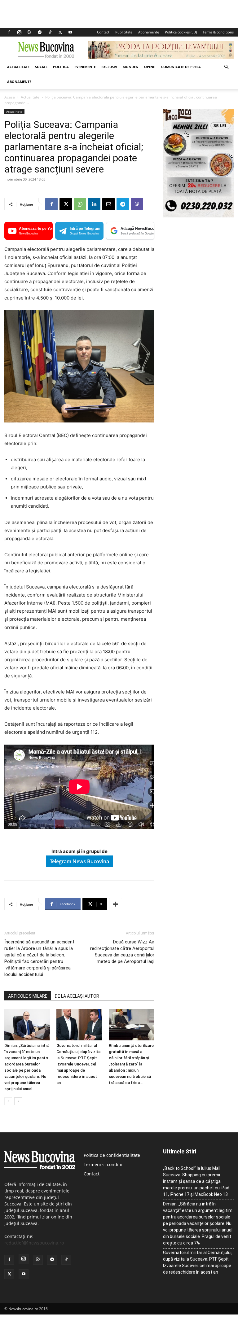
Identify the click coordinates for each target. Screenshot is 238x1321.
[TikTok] (50, 32)
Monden (131, 66)
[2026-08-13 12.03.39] (198, 216)
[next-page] (18, 1101)
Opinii (150, 66)
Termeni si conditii (103, 1164)
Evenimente (85, 66)
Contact (103, 32)
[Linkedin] (94, 204)
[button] (226, 67)
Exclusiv (109, 66)
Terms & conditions (218, 32)
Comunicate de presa (181, 66)
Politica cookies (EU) (181, 32)
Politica (61, 66)
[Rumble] (29, 32)
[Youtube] (70, 32)
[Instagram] (19, 32)
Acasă (9, 97)
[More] (115, 904)
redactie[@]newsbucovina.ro (34, 1243)
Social (41, 66)
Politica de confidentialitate (112, 1155)
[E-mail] (108, 204)
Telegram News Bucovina (79, 861)
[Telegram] (39, 32)
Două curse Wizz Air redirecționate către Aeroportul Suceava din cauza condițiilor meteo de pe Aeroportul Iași (122, 951)
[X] (60, 32)
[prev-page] (8, 1101)
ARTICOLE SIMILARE (27, 996)
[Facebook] (9, 32)
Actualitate (18, 66)
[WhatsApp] (80, 204)
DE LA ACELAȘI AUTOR (77, 996)
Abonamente (148, 32)
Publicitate (123, 32)
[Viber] (137, 204)
